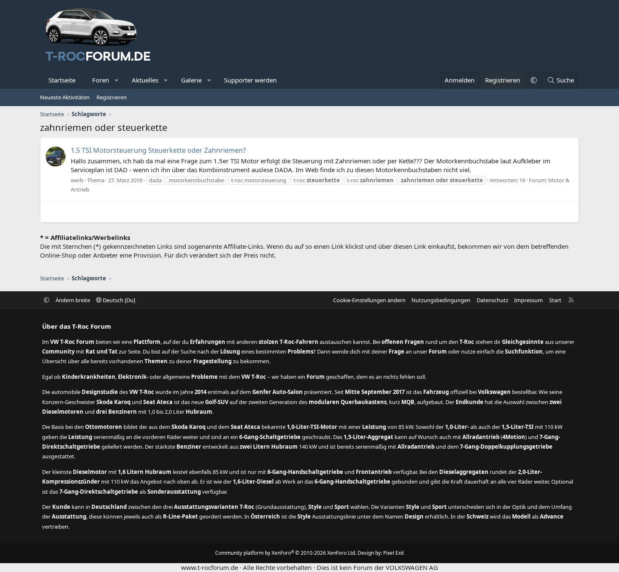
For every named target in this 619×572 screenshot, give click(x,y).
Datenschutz (492, 300)
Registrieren (111, 97)
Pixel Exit (393, 552)
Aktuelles (145, 80)
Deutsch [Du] (118, 300)
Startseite (61, 80)
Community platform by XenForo (285, 552)
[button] (116, 80)
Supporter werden (250, 80)
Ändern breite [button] (73, 300)
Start (555, 300)
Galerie (191, 80)
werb (77, 180)
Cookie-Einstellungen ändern (369, 300)
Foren (100, 80)
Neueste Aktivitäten (65, 97)
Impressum (528, 300)
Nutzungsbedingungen (440, 300)
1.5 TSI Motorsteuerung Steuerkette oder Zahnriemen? (158, 150)
